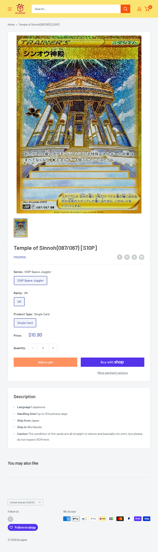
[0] (147, 9)
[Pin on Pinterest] (127, 257)
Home (11, 24)
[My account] (139, 9)
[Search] (125, 9)
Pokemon (20, 257)
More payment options (112, 372)
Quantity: (20, 348)
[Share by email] (141, 257)
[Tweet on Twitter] (134, 257)
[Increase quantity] (53, 348)
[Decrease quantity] (33, 348)
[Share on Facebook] (119, 257)
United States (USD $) (22, 502)
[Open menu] (10, 9)
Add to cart (45, 362)
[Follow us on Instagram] (10, 519)
